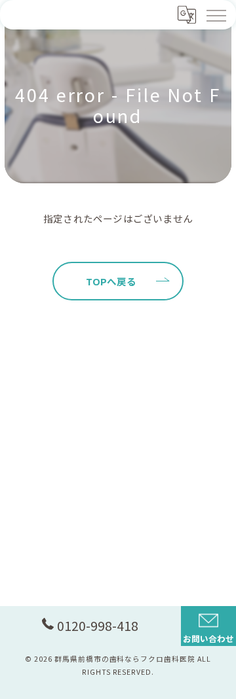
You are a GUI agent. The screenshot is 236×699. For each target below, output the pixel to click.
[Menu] (216, 14)
